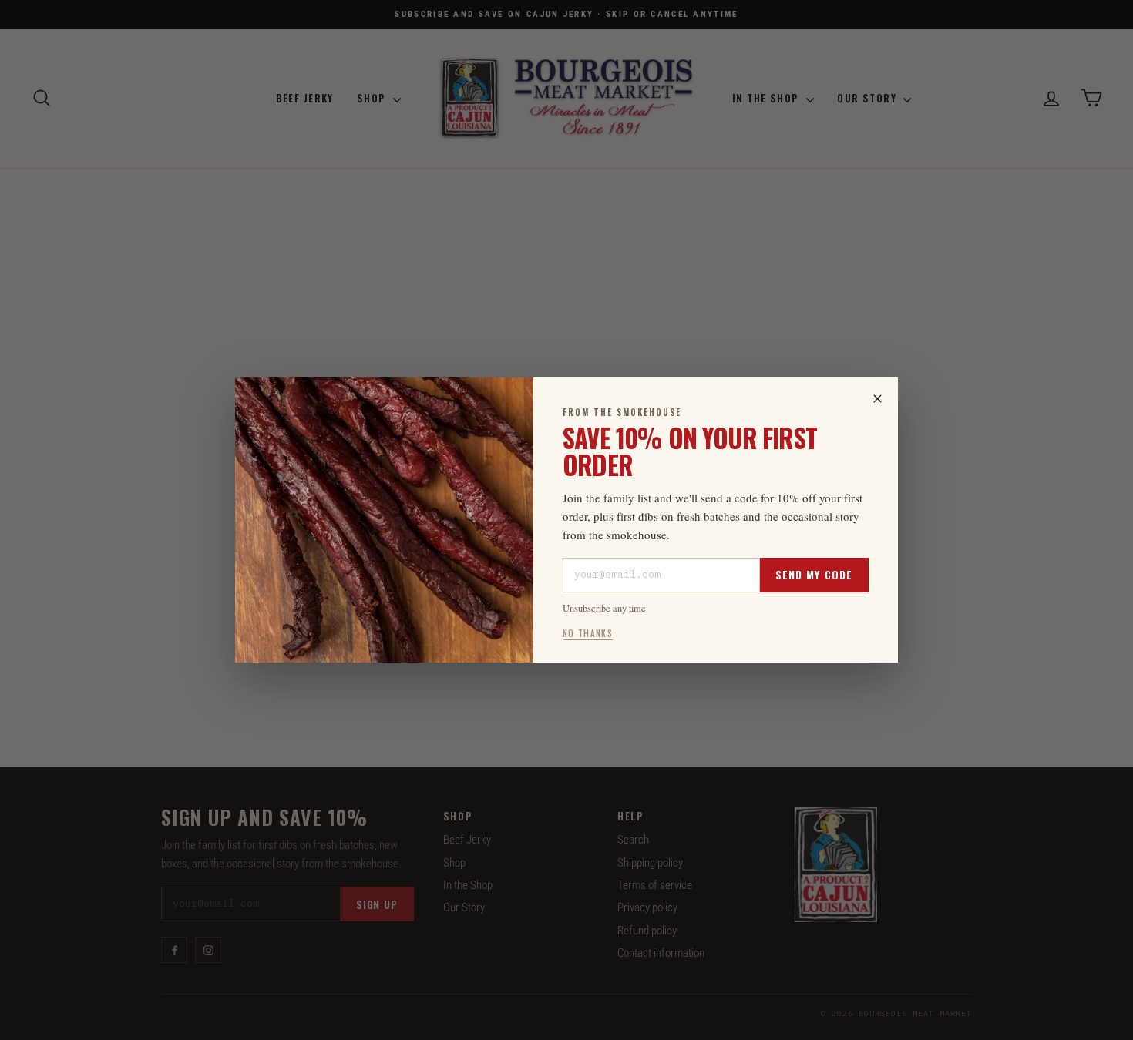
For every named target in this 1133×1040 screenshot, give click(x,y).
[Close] (877, 398)
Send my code (813, 574)
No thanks (588, 633)
